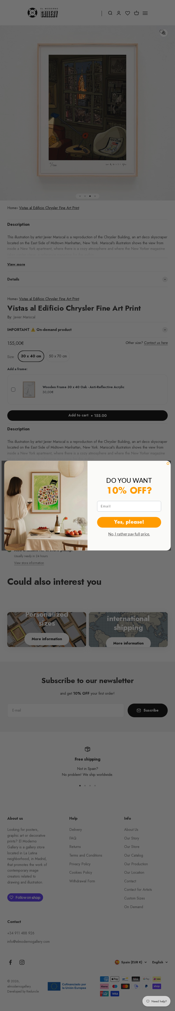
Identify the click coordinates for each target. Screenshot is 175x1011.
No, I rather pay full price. (129, 534)
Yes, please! (129, 522)
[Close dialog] (168, 463)
